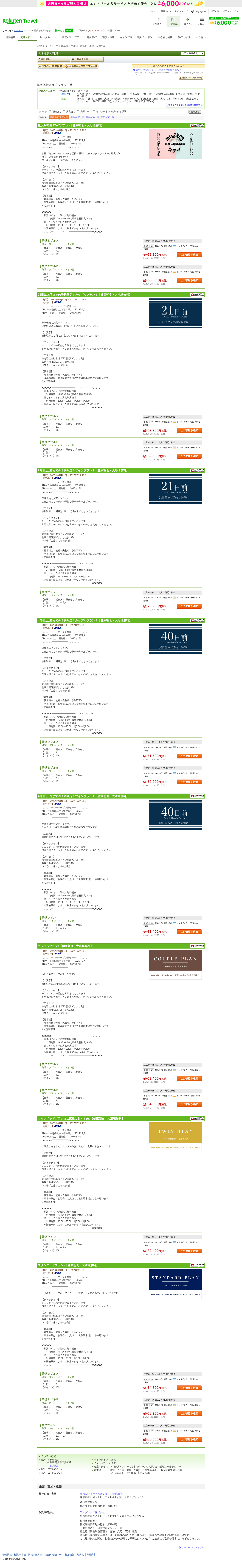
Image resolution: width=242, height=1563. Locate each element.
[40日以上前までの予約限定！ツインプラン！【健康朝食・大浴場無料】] (175, 815)
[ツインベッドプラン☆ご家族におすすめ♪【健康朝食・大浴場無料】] (175, 1137)
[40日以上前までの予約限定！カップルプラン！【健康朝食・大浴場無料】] (175, 639)
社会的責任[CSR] (53, 1554)
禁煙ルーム (86, 111)
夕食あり (70, 111)
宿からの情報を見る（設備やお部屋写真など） (160, 69)
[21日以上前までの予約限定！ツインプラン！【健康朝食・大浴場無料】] (175, 489)
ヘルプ (152, 11)
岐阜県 (64, 46)
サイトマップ (181, 11)
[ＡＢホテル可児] (53, 1466)
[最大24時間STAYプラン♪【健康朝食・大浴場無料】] (175, 144)
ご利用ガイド (165, 11)
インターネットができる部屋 (111, 111)
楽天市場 (215, 11)
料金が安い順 (77, 117)
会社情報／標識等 (11, 1554)
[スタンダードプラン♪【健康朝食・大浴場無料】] (175, 1284)
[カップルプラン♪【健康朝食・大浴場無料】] (175, 965)
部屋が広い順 (107, 117)
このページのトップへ (192, 1547)
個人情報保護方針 (33, 1554)
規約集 (80, 1554)
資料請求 (91, 1554)
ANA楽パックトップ (47, 46)
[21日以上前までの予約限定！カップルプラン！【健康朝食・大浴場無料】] (175, 313)
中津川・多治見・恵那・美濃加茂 (88, 46)
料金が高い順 (92, 117)
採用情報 (69, 1554)
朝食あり (57, 111)
